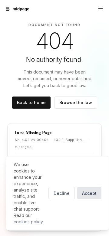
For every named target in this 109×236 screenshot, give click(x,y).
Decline (62, 193)
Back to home (31, 102)
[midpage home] (17, 9)
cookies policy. (29, 221)
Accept (89, 193)
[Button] (100, 8)
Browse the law (75, 102)
